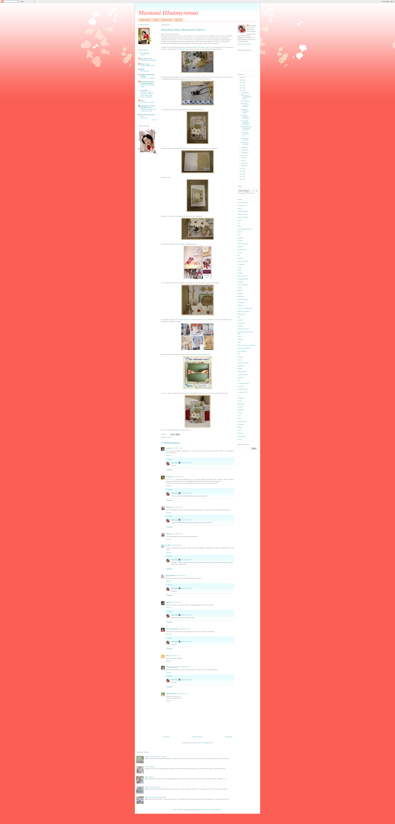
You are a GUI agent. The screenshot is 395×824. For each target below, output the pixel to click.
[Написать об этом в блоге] (173, 434)
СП (238, 380)
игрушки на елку (242, 276)
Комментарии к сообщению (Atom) (202, 743)
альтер (239, 220)
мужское (240, 320)
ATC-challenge (145, 53)
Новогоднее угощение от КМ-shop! (245, 104)
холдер (240, 412)
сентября (244, 152)
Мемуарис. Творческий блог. (148, 115)
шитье (239, 430)
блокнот (240, 232)
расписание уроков (243, 363)
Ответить (168, 455)
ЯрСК (142, 69)
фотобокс (240, 407)
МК (239, 317)
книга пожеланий (242, 285)
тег (238, 395)
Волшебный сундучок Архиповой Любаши (147, 82)
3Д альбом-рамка (242, 202)
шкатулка (240, 433)
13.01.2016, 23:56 (184, 667)
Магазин (156, 20)
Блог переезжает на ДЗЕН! (147, 102)
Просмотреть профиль (244, 44)
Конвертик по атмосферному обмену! (246, 96)
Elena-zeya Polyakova (172, 629)
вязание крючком (242, 243)
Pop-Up (240, 439)
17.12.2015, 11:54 (186, 520)
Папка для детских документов (247, 345)
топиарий (240, 398)
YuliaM (168, 602)
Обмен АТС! (178, 20)
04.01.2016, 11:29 (186, 641)
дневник (240, 258)
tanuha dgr (169, 477)
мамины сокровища (243, 311)
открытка (169, 437)
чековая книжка (242, 421)
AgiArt (143, 100)
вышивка (240, 241)
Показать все (154, 120)
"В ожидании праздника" (183, 319)
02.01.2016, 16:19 (176, 602)
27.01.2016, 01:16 (182, 693)
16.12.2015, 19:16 (178, 477)
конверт (240, 290)
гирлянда (240, 246)
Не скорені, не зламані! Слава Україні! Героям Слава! (148, 110)
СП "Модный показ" (243, 383)
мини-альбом (241, 314)
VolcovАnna (174, 463)
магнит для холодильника (245, 308)
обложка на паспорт (243, 329)
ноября (243, 147)
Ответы (170, 459)
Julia (167, 655)
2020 (241, 77)
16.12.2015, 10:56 (177, 448)
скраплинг (240, 377)
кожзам (240, 288)
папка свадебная (242, 351)
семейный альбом (243, 374)
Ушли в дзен (144, 118)
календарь (240, 282)
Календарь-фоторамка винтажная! (245, 116)
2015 (241, 90)
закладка (240, 273)
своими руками (242, 371)
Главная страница (145, 20)
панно (239, 342)
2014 (241, 169)
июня (243, 158)
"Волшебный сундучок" (204, 47)
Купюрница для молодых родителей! (155, 797)
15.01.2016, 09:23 (186, 680)
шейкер (240, 427)
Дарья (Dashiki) (170, 575)
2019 (241, 80)
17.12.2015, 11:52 (186, 493)
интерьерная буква (243, 279)
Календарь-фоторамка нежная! (245, 110)
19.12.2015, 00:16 (176, 545)
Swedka (168, 545)
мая (242, 160)
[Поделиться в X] (175, 434)
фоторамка (241, 410)
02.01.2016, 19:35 (186, 615)
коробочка (241, 296)
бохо (239, 235)
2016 (241, 88)
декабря (243, 93)
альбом (240, 208)
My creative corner (146, 58)
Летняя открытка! (150, 767)
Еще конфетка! (245, 101)
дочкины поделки (243, 261)
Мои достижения (166, 20)
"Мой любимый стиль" (203, 354)
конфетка (240, 293)
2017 (241, 85)
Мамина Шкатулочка (168, 12)
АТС (239, 223)
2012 (241, 174)
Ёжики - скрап (145, 64)
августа (243, 155)
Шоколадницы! (149, 777)
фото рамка (241, 404)
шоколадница (241, 436)
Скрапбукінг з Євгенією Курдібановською (148, 106)
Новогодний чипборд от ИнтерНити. (245, 122)
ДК (238, 255)
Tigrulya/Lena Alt (171, 693)
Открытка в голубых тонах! (153, 787)
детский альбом (242, 249)
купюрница (241, 302)
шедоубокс (241, 424)
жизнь (239, 270)
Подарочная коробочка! (245, 143)
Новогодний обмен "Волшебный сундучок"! (246, 128)
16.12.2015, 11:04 (186, 463)
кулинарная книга (243, 299)
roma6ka (168, 448)
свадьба (240, 368)
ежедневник (241, 264)
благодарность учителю (245, 229)
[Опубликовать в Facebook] (177, 434)
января (243, 165)
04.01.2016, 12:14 (175, 655)
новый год (241, 326)
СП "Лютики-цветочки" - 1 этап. (245, 134)
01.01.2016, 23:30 (181, 575)
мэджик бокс (241, 323)
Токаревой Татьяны (183, 49)
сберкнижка (241, 366)
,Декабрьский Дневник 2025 (148, 65)
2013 (241, 171)
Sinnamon (169, 507)
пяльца (240, 360)
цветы (239, 418)
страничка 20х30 (242, 389)
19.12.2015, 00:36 (186, 560)
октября (243, 150)
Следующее (166, 737)
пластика (240, 357)
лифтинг (240, 305)
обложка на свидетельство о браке (246, 332)
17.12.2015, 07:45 (177, 507)
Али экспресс (241, 205)
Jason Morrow (205, 810)
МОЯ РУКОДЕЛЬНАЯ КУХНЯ (147, 75)
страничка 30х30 (242, 392)
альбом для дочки (243, 211)
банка (239, 226)
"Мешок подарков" (179, 244)
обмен (239, 336)
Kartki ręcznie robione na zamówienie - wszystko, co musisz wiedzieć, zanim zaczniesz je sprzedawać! (147, 94)
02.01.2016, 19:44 (186, 588)
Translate (251, 193)
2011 (241, 177)
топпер (240, 401)
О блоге (143, 55)
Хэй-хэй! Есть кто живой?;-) (148, 78)
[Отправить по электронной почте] (171, 434)
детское (240, 252)
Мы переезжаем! (145, 71)
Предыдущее (228, 737)
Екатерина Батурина (172, 667)
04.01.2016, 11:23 (185, 629)
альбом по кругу (242, 214)
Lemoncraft (144, 90)
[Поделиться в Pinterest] (179, 434)
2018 (241, 83)
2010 (241, 179)
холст (239, 415)
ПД (238, 354)
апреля (243, 163)
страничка (241, 386)
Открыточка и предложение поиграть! (156, 757)
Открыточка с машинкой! (245, 139)
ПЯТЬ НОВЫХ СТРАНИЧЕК (148, 60)
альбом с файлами (243, 217)
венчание (240, 238)
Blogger (219, 810)
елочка (240, 267)
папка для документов (244, 348)
